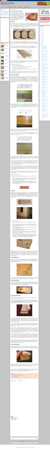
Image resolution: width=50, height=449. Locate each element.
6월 (42, 42)
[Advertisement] (24, 388)
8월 (42, 40)
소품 (8, 12)
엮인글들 (10, 6)
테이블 (5, 13)
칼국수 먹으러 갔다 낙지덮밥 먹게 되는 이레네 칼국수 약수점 (44, 72)
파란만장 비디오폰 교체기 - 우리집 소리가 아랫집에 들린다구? (44, 107)
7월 (42, 41)
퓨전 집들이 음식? (43, 95)
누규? (6, 6)
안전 (4, 14)
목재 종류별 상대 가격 (15, 376)
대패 (7, 13)
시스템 (8, 14)
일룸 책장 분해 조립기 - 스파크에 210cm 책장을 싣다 (44, 57)
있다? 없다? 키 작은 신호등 (44, 96)
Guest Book (20, 6)
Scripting (3, 15)
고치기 (3, 13)
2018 (41, 29)
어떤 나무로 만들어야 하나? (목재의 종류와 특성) (18, 375)
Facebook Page (26, 6)
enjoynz (27, 447)
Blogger (33, 447)
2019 (41, 28)
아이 (2, 12)
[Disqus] (24, 405)
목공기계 (4, 12)
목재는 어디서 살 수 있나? (15, 377)
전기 (3, 14)
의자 (6, 13)
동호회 (1, 14)
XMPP (6, 15)
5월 (42, 43)
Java (1, 15)
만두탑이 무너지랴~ (43, 92)
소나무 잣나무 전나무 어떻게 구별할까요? (6, 56)
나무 (13, 381)
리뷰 (6, 14)
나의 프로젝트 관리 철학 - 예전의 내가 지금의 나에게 (44, 74)
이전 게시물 (36, 438)
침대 (5, 14)
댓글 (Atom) (26, 441)
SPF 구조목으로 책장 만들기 (44, 99)
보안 (7, 15)
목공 (14, 381)
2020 (41, 27)
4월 (42, 44)
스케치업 (6, 12)
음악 (1, 13)
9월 (42, 39)
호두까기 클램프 (43, 86)
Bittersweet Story (7, 3)
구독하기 (15, 6)
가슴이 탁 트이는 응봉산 (44, 66)
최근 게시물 (13, 438)
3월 (42, 45)
